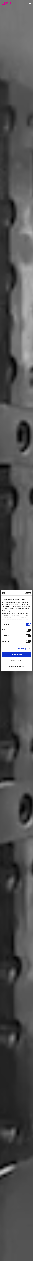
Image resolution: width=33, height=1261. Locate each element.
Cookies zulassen (16, 654)
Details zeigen (22, 649)
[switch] (28, 630)
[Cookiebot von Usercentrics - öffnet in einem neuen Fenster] (23, 593)
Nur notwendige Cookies (16, 666)
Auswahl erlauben (16, 660)
